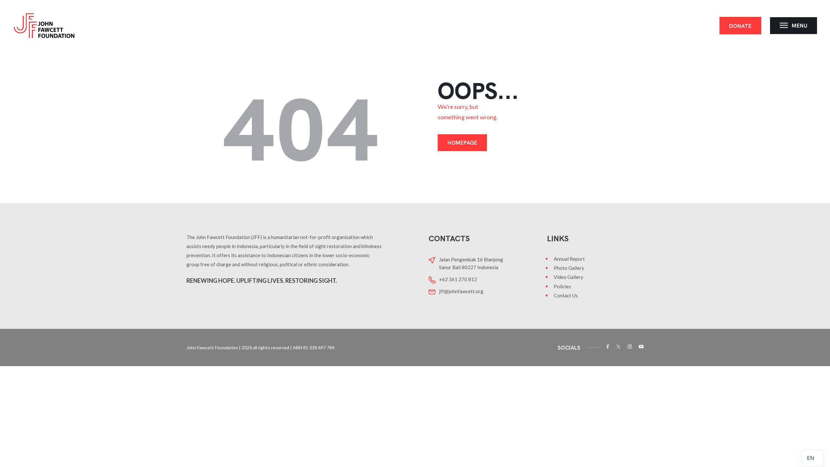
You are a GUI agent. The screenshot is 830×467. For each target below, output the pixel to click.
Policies (562, 286)
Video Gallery (568, 277)
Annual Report (569, 259)
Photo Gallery (569, 268)
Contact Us (566, 295)
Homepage (462, 142)
